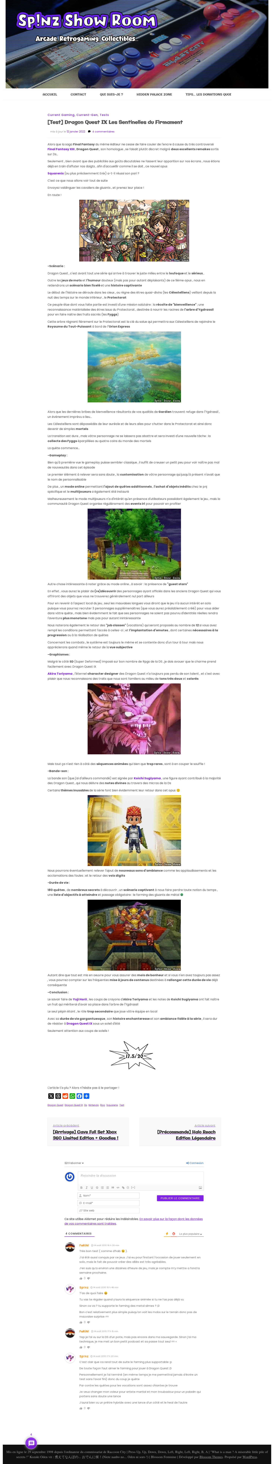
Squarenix (112, 1105)
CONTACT (78, 95)
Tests (104, 115)
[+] (133, 1187)
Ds (85, 1105)
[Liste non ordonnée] (107, 1187)
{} (128, 1187)
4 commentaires (103, 131)
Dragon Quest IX (74, 1105)
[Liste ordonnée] (102, 1187)
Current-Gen (87, 115)
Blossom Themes (211, 1457)
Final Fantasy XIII (61, 149)
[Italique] (86, 1187)
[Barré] (97, 1187)
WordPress (249, 1457)
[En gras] (81, 1187)
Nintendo (94, 1105)
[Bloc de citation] (112, 1187)
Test (121, 1105)
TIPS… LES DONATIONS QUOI (208, 95)
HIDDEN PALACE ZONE (154, 95)
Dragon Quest (55, 1105)
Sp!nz (84, 1287)
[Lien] (123, 1187)
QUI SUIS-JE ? (111, 95)
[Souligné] (92, 1187)
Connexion (196, 1163)
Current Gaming (61, 115)
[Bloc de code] (118, 1187)
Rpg (102, 1105)
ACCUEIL (50, 95)
